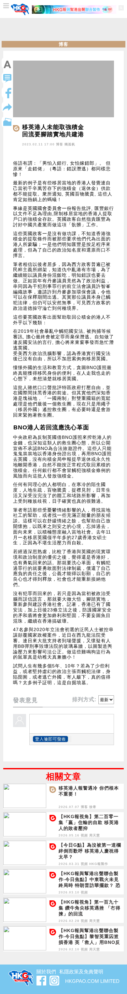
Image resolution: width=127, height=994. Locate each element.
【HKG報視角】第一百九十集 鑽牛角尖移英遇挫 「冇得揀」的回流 (89, 907)
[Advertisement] (63, 29)
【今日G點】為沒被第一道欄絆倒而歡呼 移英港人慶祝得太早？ (90, 850)
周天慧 (94, 835)
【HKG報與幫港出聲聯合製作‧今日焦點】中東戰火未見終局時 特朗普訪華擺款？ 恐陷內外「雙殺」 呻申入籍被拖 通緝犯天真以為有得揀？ (89, 885)
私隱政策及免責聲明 (81, 971)
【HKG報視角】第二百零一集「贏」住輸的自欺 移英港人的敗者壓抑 (89, 822)
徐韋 (92, 807)
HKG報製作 (98, 864)
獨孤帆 (69, 144)
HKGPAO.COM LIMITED (92, 981)
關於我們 (46, 971)
